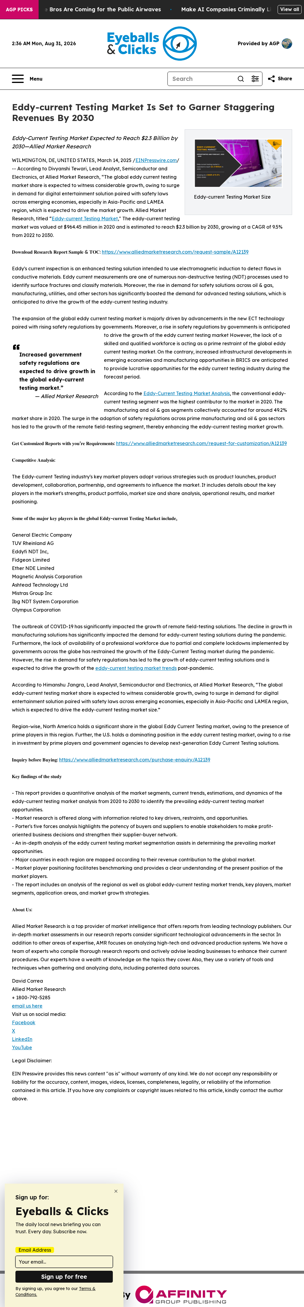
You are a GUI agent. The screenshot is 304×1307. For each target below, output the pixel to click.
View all (289, 9)
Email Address (34, 1250)
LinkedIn (22, 1039)
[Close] (116, 1191)
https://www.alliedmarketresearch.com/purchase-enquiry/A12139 (134, 760)
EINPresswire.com (156, 160)
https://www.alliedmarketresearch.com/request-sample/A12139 (175, 252)
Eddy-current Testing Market (85, 219)
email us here (27, 1006)
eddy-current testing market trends (136, 668)
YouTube (22, 1047)
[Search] (241, 79)
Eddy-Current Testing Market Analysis (186, 393)
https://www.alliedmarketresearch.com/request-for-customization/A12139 (201, 443)
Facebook (23, 1022)
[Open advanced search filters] (255, 79)
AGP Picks (19, 9)
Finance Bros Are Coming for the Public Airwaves (93, 9)
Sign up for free (64, 1276)
